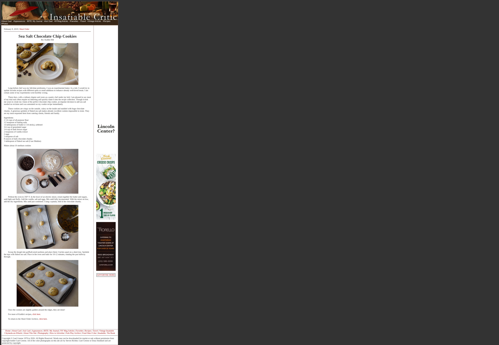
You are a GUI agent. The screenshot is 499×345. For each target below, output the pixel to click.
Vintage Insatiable (106, 331)
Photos (5, 24)
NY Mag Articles (67, 331)
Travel (83, 21)
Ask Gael (48, 21)
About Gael (7, 21)
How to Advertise (57, 333)
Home (7, 331)
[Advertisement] (106, 65)
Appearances (19, 21)
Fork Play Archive (73, 333)
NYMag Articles (61, 21)
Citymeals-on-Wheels (13, 333)
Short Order (24, 29)
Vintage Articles (94, 21)
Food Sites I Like (89, 333)
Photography (43, 333)
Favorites (74, 21)
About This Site (29, 333)
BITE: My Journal (34, 21)
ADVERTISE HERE (106, 275)
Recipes (106, 21)
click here (36, 314)
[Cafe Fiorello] (106, 270)
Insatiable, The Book (106, 333)
